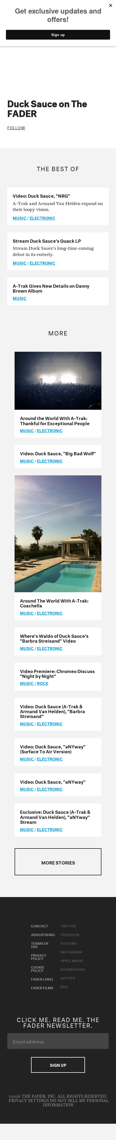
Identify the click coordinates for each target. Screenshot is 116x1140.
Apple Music (71, 960)
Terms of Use (40, 944)
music (19, 217)
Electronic (42, 217)
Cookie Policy (38, 968)
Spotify (67, 977)
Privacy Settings (29, 1101)
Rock (42, 683)
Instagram (71, 951)
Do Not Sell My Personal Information (76, 1103)
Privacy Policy (38, 956)
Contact (39, 925)
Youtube (68, 943)
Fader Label (42, 978)
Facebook (70, 934)
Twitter (68, 925)
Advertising (43, 934)
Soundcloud (72, 969)
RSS (64, 986)
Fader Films (42, 987)
